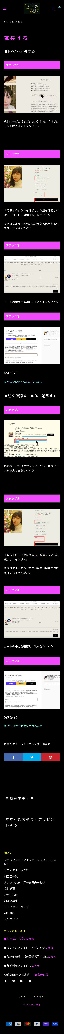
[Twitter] (13, 981)
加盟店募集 (11, 901)
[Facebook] (5, 981)
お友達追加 (41, 974)
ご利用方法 (11, 895)
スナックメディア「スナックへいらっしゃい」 (30, 862)
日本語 (37, 996)
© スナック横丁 (32, 1004)
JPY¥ (23, 996)
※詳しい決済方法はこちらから (23, 382)
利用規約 (9, 913)
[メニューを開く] (4, 8)
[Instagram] (21, 981)
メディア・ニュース (16, 907)
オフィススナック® (16, 870)
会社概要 (9, 888)
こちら (30, 938)
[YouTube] (30, 981)
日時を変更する (19, 798)
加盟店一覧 (11, 876)
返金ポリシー (12, 919)
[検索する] (53, 8)
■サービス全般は (15, 938)
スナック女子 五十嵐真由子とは (24, 882)
